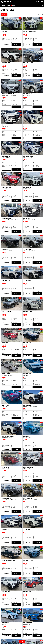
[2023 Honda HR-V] (11, 335)
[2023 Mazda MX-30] (11, 148)
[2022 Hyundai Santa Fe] (33, 55)
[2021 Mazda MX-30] (33, 366)
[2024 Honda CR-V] (11, 521)
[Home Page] (6, 2)
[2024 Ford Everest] (11, 117)
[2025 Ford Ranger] (11, 55)
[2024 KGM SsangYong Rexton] (11, 86)
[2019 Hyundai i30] (11, 615)
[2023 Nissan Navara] (11, 366)
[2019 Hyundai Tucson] (33, 459)
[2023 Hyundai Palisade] (33, 148)
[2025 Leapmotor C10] (11, 303)
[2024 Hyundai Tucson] (11, 490)
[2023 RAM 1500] (11, 241)
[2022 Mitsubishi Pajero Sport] (11, 552)
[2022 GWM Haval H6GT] (33, 552)
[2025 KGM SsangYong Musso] (33, 23)
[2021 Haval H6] (33, 428)
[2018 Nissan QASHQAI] (11, 179)
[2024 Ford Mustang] (33, 615)
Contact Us (16, 44)
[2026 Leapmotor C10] (33, 490)
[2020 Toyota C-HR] (33, 179)
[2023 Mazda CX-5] (33, 335)
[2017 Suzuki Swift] (33, 117)
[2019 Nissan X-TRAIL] (33, 303)
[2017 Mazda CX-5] (11, 459)
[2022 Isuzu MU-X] (33, 521)
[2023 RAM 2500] (33, 210)
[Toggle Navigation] (42, 5)
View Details (6, 44)
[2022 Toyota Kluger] (33, 86)
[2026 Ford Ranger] (11, 584)
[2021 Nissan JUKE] (33, 584)
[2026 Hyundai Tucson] (11, 210)
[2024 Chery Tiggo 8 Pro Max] (11, 428)
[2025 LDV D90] (11, 23)
